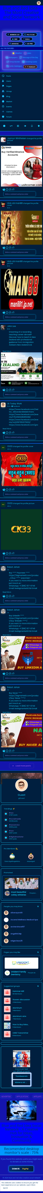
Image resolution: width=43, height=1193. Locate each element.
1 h (8, 570)
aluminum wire (19, 1016)
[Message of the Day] (20, 57)
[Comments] (10, 189)
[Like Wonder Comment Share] (8, 189)
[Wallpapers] (6, 57)
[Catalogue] (7, 66)
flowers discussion (21, 1000)
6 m (8, 143)
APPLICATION (22, 1096)
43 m (9, 449)
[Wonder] (7, 189)
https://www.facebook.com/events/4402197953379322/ (23, 421)
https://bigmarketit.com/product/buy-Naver (24, 697)
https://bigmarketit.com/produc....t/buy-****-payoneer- (24, 576)
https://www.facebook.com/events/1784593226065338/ (23, 415)
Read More (7, 351)
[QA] (23, 61)
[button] (38, 2)
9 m (8, 329)
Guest (21, 795)
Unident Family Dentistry (18, 973)
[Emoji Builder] (7, 61)
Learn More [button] (30, 1185)
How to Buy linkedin (21, 1025)
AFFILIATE (37, 1096)
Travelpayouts (22, 1076)
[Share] (13, 189)
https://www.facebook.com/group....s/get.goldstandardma (23, 426)
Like (4, 189)
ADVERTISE (6, 1096)
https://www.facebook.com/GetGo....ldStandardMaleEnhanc (23, 410)
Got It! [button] (5, 1188)
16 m (8, 406)
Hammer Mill (18, 991)
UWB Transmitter (20, 1033)
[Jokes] (25, 53)
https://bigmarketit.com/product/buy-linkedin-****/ (24, 619)
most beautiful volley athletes (18, 893)
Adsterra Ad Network (22, 1082)
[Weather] (13, 53)
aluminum (17, 1008)
